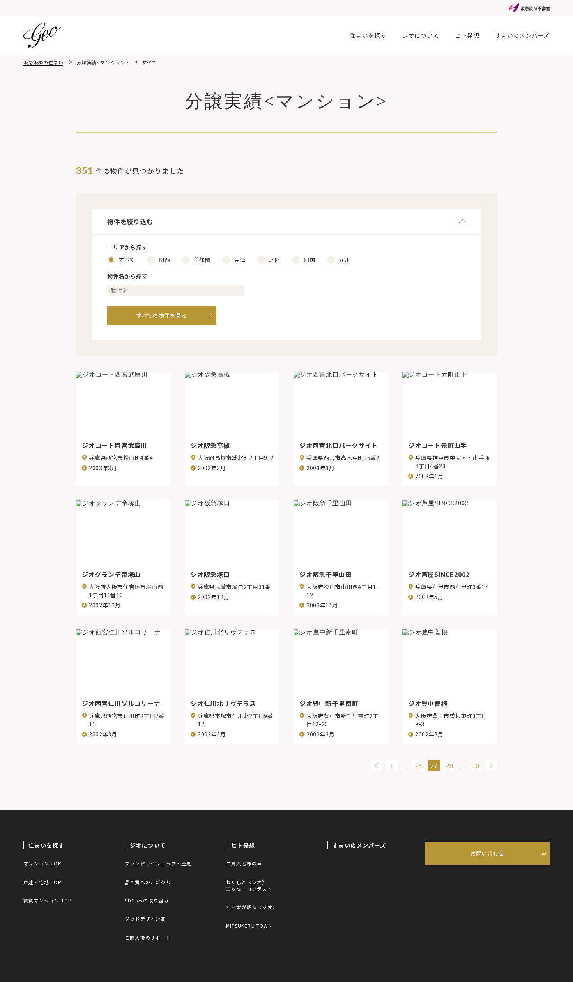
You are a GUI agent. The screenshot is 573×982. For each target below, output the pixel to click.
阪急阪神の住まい (43, 62)
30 (475, 765)
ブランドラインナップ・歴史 (158, 863)
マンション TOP (42, 863)
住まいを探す (368, 35)
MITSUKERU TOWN (249, 925)
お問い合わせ (487, 853)
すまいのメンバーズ (522, 35)
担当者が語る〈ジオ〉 (252, 907)
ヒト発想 (467, 35)
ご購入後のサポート (148, 937)
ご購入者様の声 (244, 863)
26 (418, 765)
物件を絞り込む (130, 221)
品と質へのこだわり (148, 882)
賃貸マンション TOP (47, 900)
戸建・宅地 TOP (42, 882)
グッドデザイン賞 (145, 918)
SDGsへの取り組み (147, 900)
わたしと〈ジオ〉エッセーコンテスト (249, 885)
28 (449, 765)
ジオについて (420, 35)
